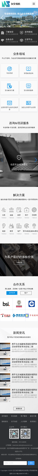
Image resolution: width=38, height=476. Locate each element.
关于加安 (14, 421)
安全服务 (14, 416)
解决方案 (33, 416)
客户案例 (24, 416)
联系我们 (33, 421)
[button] (16, 25)
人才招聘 (24, 421)
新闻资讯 (5, 421)
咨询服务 (5, 416)
